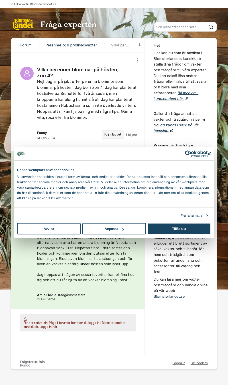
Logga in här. (49, 327)
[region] (78, 101)
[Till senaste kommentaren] (139, 45)
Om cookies (199, 363)
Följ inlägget (112, 134)
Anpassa (111, 229)
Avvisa (49, 229)
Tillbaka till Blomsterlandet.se (35, 4)
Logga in (179, 363)
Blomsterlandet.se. (169, 296)
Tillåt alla (179, 229)
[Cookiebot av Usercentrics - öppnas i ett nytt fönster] (191, 153)
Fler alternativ (191, 215)
